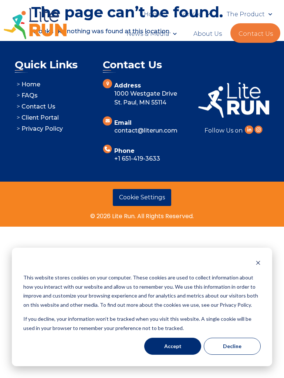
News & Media (147, 33)
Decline (232, 346)
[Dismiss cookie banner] (258, 263)
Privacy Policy (42, 128)
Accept (173, 346)
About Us (207, 33)
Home (153, 14)
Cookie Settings (142, 197)
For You (191, 14)
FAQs (29, 95)
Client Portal (40, 117)
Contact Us (256, 33)
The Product (246, 14)
